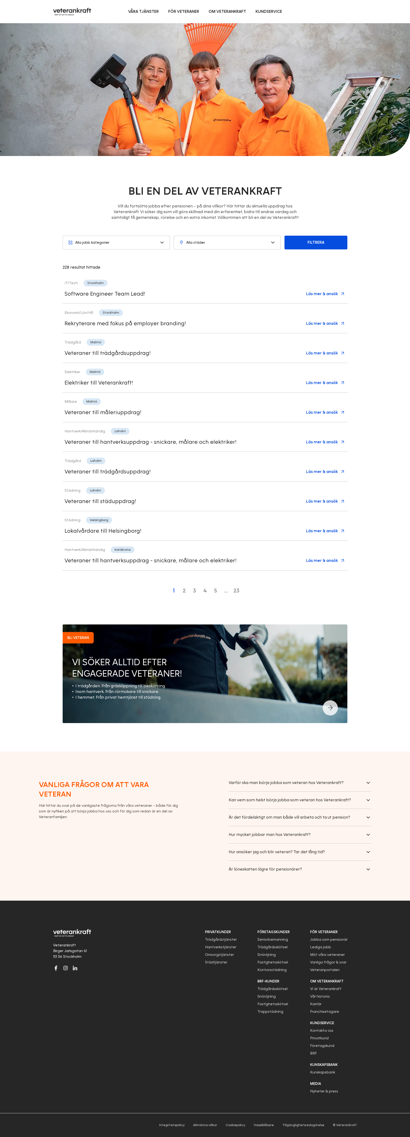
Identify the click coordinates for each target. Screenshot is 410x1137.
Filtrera (316, 242)
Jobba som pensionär (329, 939)
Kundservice (322, 1023)
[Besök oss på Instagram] (65, 968)
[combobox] (116, 242)
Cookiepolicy (235, 1125)
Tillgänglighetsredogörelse (303, 1125)
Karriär (315, 1004)
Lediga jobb (320, 947)
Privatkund (319, 1038)
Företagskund (322, 1046)
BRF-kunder (268, 981)
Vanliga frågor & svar (328, 962)
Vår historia (320, 996)
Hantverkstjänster (220, 947)
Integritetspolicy (172, 1125)
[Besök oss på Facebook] (56, 968)
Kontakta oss (321, 1030)
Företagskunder (273, 932)
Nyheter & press (324, 1091)
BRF (313, 1053)
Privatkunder (218, 932)
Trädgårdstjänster (221, 939)
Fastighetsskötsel (272, 962)
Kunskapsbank (322, 1072)
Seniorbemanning (272, 939)
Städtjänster (216, 962)
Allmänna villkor (205, 1125)
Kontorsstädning (272, 970)
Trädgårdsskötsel (272, 947)
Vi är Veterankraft (325, 989)
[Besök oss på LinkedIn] (75, 968)
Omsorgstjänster (219, 955)
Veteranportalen (325, 970)
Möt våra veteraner (327, 955)
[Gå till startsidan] (72, 11)
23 (236, 591)
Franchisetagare (324, 1011)
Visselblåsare (264, 1125)
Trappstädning (270, 1011)
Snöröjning (266, 955)
